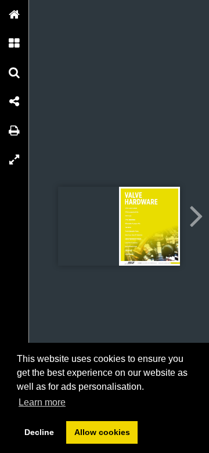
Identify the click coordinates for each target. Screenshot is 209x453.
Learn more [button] (42, 402)
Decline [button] (39, 432)
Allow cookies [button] (102, 432)
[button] (14, 14)
